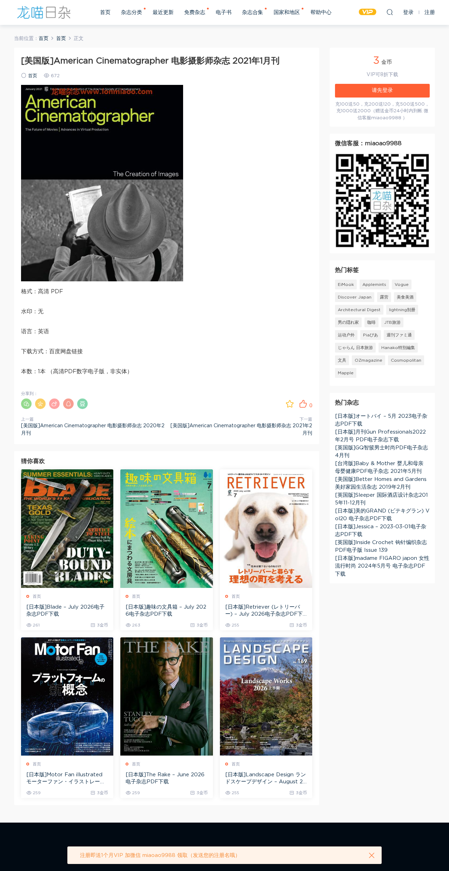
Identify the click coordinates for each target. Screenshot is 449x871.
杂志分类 (131, 12)
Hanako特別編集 (398, 348)
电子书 (224, 12)
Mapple (346, 373)
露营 (384, 297)
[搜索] (389, 12)
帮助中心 (320, 12)
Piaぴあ (370, 335)
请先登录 (382, 90)
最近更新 (163, 12)
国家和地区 (287, 12)
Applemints (374, 284)
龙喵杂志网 (44, 12)
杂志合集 (252, 12)
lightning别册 (402, 310)
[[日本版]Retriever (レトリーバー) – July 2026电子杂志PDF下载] (266, 528)
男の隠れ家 (348, 322)
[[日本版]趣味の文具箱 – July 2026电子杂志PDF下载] (166, 528)
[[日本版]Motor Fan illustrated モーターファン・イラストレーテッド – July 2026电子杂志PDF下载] (67, 696)
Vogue (402, 284)
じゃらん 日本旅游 (355, 348)
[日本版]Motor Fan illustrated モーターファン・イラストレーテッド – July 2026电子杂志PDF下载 (67, 778)
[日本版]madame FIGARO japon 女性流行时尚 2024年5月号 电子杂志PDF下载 (382, 566)
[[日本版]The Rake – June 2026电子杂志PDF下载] (166, 696)
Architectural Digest (359, 310)
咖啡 (371, 322)
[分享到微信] (26, 403)
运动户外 (346, 335)
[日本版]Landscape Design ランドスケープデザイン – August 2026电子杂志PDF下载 (266, 778)
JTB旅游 (392, 322)
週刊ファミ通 (399, 335)
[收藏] (289, 403)
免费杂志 (194, 12)
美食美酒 (405, 297)
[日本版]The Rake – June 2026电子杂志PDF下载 (165, 778)
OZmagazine (368, 360)
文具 (342, 360)
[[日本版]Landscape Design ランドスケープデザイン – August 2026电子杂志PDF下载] (266, 696)
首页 (105, 12)
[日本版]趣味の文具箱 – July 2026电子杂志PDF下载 (166, 610)
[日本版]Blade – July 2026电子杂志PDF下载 (65, 610)
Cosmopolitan (406, 360)
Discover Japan (354, 297)
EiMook (346, 284)
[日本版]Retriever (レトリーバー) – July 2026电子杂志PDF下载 (264, 611)
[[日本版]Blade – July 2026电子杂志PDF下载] (67, 528)
